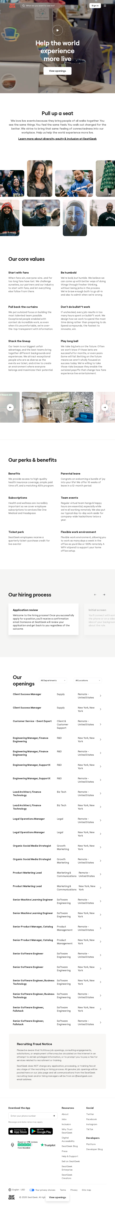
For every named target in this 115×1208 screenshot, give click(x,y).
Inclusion (66, 1124)
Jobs (64, 1119)
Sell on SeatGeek (71, 1161)
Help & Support (70, 1156)
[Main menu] (105, 5)
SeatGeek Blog (70, 1146)
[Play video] (57, 30)
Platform (91, 1144)
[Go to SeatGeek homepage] (12, 6)
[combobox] (40, 5)
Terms (63, 1190)
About (65, 1114)
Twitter (90, 1114)
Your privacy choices (45, 1190)
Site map (86, 1190)
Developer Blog (94, 1149)
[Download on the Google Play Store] (41, 1131)
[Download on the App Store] (18, 1131)
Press (64, 1151)
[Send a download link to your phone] (54, 1116)
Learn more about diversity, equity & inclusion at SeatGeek (57, 138)
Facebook (91, 1119)
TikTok (89, 1129)
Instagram (91, 1124)
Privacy (74, 1190)
